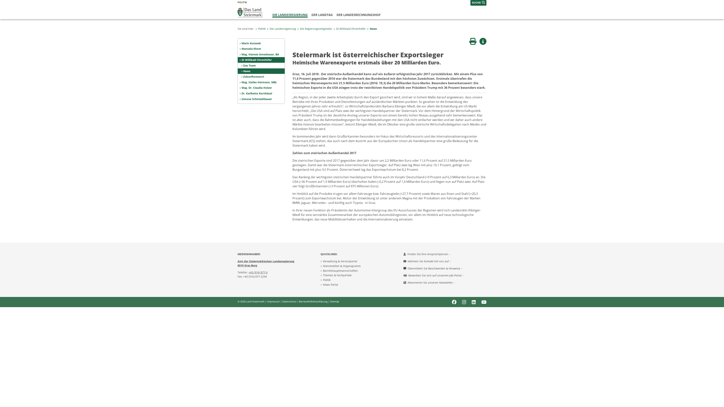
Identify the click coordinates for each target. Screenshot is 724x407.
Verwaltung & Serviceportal (340, 261)
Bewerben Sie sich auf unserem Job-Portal (435, 275)
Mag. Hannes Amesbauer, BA (260, 54)
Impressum (273, 301)
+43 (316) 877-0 (258, 272)
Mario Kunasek (251, 43)
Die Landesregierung (290, 15)
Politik (262, 29)
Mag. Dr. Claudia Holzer (257, 88)
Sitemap (334, 301)
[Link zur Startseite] (250, 12)
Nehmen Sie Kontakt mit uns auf (428, 261)
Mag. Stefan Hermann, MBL (259, 82)
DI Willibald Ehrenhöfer (351, 29)
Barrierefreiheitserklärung (313, 301)
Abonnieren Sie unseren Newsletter (431, 282)
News (373, 29)
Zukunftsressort (253, 76)
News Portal (330, 284)
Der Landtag (322, 15)
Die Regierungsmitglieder (316, 29)
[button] (478, 3)
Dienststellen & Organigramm (342, 266)
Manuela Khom (251, 48)
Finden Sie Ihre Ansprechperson (428, 254)
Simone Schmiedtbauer (257, 99)
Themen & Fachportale (337, 275)
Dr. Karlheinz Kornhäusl (257, 93)
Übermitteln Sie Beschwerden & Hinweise (434, 268)
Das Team (249, 65)
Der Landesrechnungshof (359, 15)
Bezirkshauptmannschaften (340, 270)
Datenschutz (289, 301)
